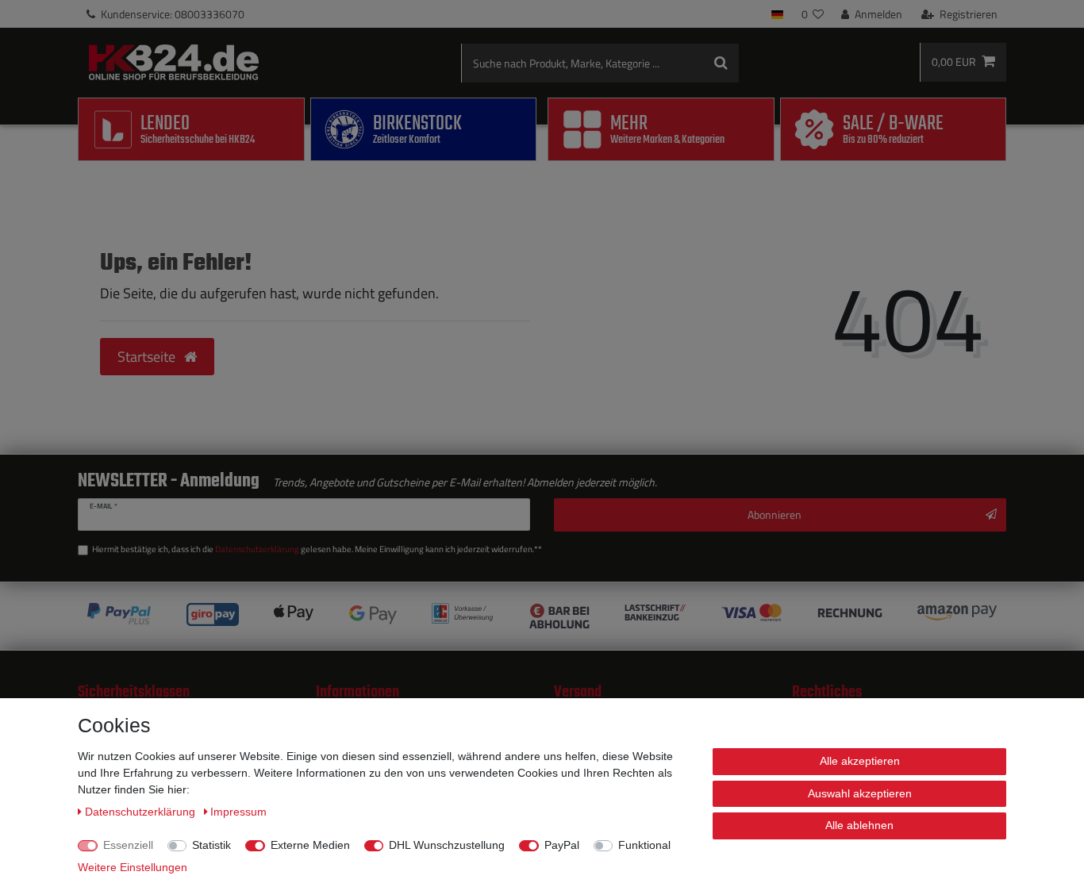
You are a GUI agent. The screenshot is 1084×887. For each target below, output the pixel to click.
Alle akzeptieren (860, 761)
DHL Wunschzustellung (447, 845)
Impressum (238, 811)
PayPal (561, 845)
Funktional (644, 845)
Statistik (211, 845)
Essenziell (128, 845)
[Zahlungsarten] (542, 616)
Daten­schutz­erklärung (141, 811)
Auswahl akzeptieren (860, 793)
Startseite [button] (148, 356)
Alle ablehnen (859, 825)
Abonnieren (774, 514)
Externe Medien (310, 845)
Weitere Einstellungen (132, 867)
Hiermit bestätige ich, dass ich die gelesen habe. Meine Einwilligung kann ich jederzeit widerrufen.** (317, 549)
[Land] (777, 14)
